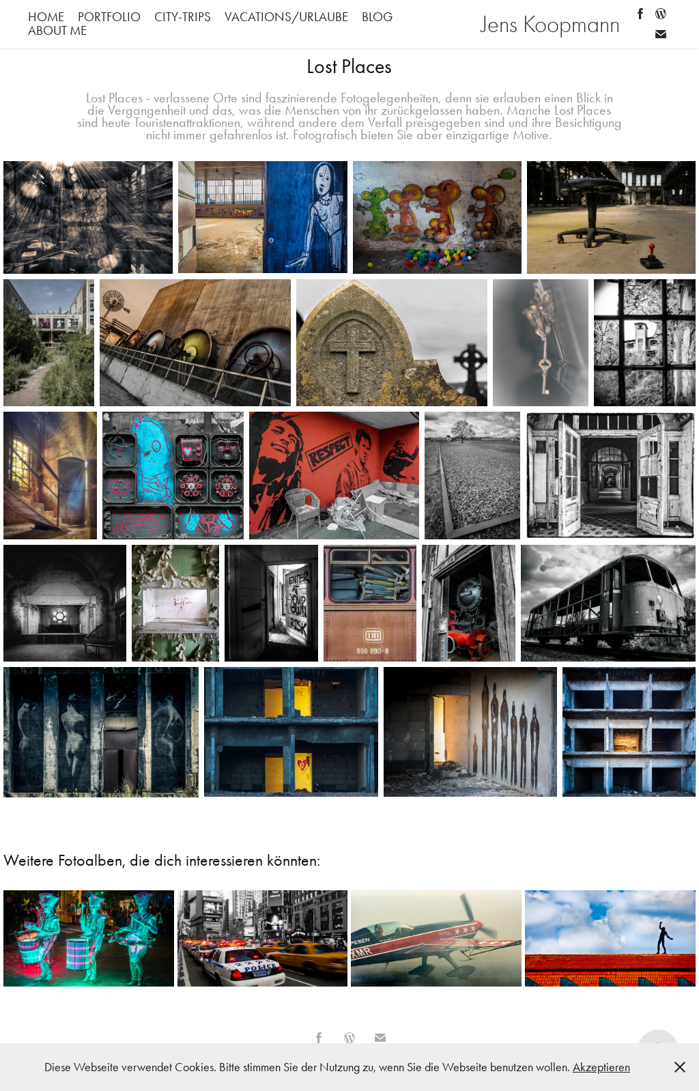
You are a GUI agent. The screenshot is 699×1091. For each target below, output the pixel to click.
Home (46, 17)
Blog (377, 17)
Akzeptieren (601, 1067)
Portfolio (109, 17)
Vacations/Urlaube (286, 17)
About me (57, 30)
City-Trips (182, 17)
